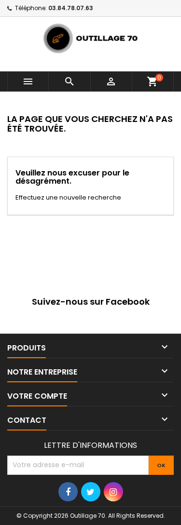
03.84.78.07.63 (70, 8)
